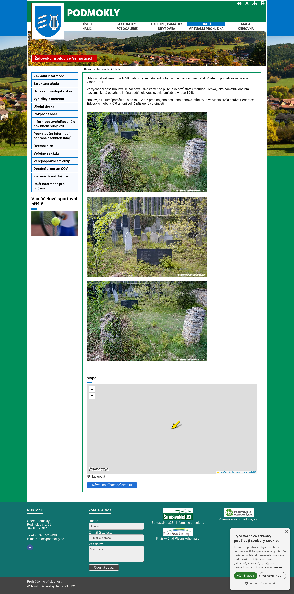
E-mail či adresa (100, 532)
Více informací (273, 567)
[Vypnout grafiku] (245, 3)
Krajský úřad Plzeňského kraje (177, 538)
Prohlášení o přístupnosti (44, 581)
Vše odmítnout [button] (272, 575)
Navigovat (98, 476)
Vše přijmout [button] (245, 575)
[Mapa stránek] (253, 3)
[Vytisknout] (261, 3)
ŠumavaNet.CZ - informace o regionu (177, 522)
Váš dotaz (96, 544)
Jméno (93, 521)
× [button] (286, 531)
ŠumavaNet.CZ (65, 586)
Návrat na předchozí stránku (112, 485)
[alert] (260, 559)
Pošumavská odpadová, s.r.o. (239, 519)
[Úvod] (238, 3)
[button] (260, 583)
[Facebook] (30, 547)
